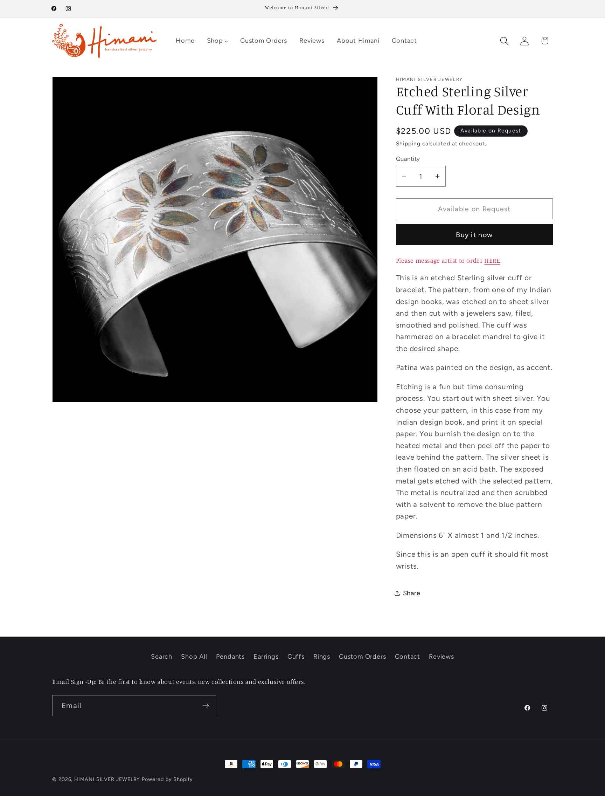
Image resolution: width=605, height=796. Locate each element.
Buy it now (474, 234)
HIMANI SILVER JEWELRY (107, 779)
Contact (407, 656)
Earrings (265, 656)
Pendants (230, 656)
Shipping (408, 143)
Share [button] (411, 593)
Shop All (194, 656)
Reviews (441, 656)
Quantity (408, 158)
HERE (492, 260)
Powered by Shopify (167, 779)
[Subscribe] (206, 705)
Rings (321, 656)
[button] (505, 41)
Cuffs (296, 656)
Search (161, 656)
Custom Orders (362, 656)
